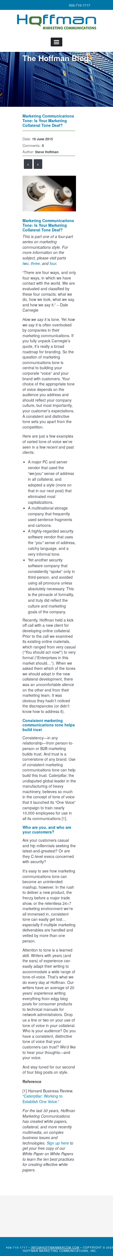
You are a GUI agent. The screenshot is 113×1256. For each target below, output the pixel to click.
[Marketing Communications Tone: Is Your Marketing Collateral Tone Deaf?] (49, 193)
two (25, 263)
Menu (56, 42)
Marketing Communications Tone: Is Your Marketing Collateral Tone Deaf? (48, 120)
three (35, 263)
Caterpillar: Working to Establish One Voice (42, 1098)
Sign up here (58, 1143)
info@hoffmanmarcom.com (55, 1247)
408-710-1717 (79, 5)
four (53, 263)
